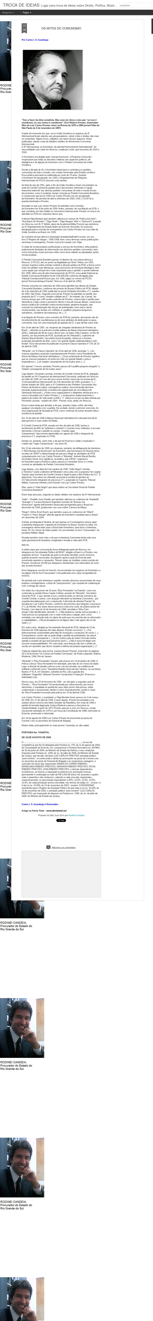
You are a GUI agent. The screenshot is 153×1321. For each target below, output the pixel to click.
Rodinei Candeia (76, 815)
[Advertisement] (117, 70)
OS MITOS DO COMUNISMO (61, 28)
